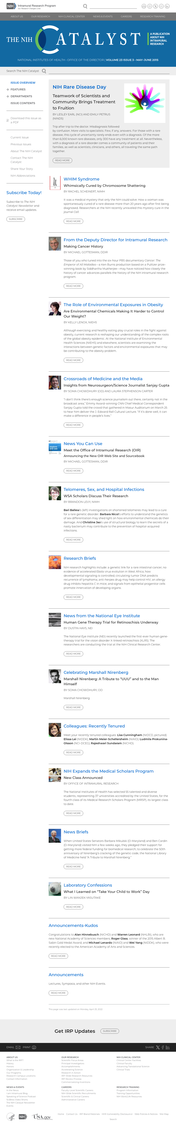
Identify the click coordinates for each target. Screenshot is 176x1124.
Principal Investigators (72, 1063)
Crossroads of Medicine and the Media (103, 378)
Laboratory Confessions (88, 885)
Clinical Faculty (124, 1063)
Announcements (66, 974)
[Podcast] (144, 6)
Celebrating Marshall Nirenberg (96, 672)
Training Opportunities (128, 1093)
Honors (10, 1066)
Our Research (40, 16)
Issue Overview (23, 82)
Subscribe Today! (24, 192)
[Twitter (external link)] (155, 6)
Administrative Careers (73, 1099)
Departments (21, 96)
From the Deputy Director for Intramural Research (115, 239)
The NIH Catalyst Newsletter (20, 1102)
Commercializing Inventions (75, 1082)
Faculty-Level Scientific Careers (77, 1090)
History (10, 1063)
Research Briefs (80, 558)
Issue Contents (23, 103)
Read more (62, 160)
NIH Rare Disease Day (79, 87)
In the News (12, 1090)
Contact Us (71, 1114)
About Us (17, 16)
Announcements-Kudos (73, 925)
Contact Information (16, 1079)
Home (61, 1114)
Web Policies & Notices (146, 1114)
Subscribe (16, 219)
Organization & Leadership (20, 1069)
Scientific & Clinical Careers (75, 1096)
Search (113, 1119)
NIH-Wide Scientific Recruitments (78, 1093)
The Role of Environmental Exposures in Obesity (113, 304)
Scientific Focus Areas (72, 1060)
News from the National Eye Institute (102, 615)
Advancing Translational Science (133, 1066)
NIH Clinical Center (71, 16)
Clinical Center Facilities (129, 1060)
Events (9, 1106)
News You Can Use (83, 443)
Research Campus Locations (20, 1075)
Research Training (152, 16)
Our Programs (13, 1072)
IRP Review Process (71, 1079)
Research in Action (71, 1072)
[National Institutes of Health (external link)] (23, 1116)
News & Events (102, 16)
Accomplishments (70, 1066)
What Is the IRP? (14, 1060)
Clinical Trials (123, 1069)
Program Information (127, 1090)
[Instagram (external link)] (149, 6)
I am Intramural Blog (17, 1093)
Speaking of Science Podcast (21, 1096)
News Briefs (76, 831)
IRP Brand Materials (89, 1114)
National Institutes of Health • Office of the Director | (88, 60)
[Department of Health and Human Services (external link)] (10, 1116)
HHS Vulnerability (117, 1114)
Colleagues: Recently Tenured (94, 726)
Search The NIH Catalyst (22, 71)
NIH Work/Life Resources (129, 1096)
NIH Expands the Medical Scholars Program (109, 771)
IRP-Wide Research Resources (76, 1075)
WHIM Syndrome (81, 179)
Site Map (164, 1114)
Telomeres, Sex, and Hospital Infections (104, 489)
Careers (126, 16)
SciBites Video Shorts (17, 1099)
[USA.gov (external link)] (42, 1116)
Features (18, 89)
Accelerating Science (72, 1069)
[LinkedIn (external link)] (167, 6)
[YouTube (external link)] (161, 6)
